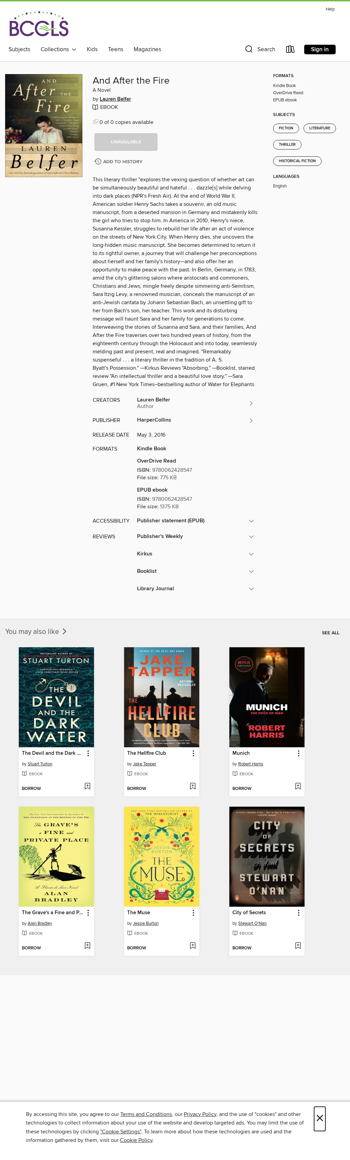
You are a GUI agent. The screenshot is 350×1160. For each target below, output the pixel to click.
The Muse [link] (138, 913)
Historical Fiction (297, 161)
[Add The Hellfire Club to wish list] (192, 786)
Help (330, 9)
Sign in (320, 49)
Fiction (286, 128)
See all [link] (330, 633)
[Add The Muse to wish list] (192, 946)
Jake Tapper (144, 764)
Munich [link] (241, 753)
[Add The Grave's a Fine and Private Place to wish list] (87, 946)
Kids (92, 49)
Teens (115, 49)
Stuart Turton (40, 764)
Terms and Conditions (146, 1114)
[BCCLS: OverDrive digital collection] (38, 23)
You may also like (33, 631)
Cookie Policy (136, 1140)
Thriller (287, 144)
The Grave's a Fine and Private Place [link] (53, 913)
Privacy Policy (200, 1114)
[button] (259, 50)
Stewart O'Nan (252, 923)
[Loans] (290, 50)
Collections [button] (56, 49)
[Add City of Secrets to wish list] (298, 946)
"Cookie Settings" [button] (120, 1131)
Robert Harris (250, 764)
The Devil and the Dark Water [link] (53, 753)
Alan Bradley (40, 923)
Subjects (19, 49)
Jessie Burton (146, 923)
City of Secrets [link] (249, 913)
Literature (319, 128)
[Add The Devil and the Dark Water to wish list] (87, 786)
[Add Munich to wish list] (298, 786)
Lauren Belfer (115, 99)
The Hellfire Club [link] (146, 753)
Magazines (147, 49)
